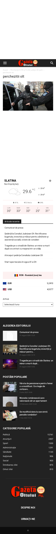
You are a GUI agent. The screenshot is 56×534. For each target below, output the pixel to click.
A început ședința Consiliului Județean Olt (24, 255)
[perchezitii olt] (28, 110)
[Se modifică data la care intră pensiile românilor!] (10, 415)
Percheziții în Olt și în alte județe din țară (26, 70)
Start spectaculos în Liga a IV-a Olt (20, 262)
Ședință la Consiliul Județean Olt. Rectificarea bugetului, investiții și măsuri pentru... (35, 349)
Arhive (6, 299)
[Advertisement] (28, 29)
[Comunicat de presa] (10, 336)
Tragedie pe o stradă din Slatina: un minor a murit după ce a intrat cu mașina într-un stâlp (27, 247)
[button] (4, 63)
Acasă (5, 70)
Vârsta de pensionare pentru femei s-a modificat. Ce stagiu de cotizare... (36, 386)
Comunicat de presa (14, 228)
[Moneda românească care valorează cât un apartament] (10, 402)
